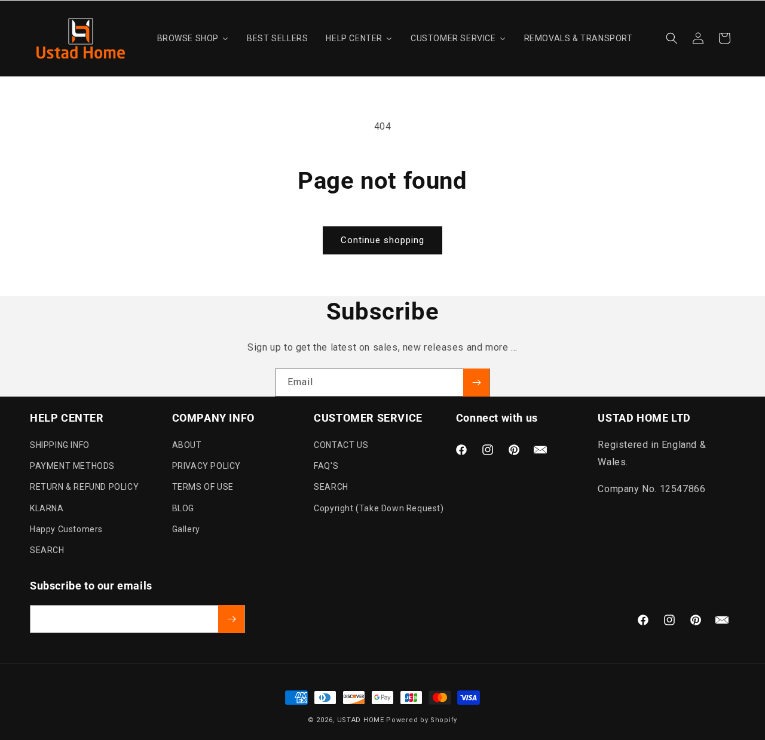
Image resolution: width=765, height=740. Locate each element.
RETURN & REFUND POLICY (84, 487)
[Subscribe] (476, 383)
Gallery (186, 529)
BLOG (183, 508)
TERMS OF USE (203, 487)
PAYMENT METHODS (72, 466)
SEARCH (47, 550)
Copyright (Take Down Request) (378, 508)
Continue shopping (382, 240)
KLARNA (47, 508)
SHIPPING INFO (60, 445)
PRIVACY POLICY (206, 466)
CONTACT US (341, 445)
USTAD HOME (360, 720)
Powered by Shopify (421, 720)
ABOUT (187, 445)
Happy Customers (66, 529)
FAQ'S (326, 466)
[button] (672, 38)
